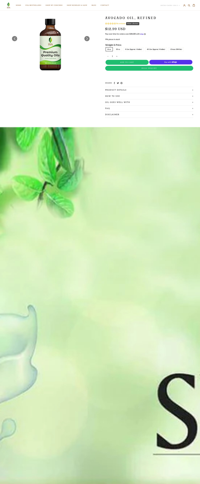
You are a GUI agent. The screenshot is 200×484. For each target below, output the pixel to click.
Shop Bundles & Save (77, 5)
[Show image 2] (52, 38)
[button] (110, 24)
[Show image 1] (49, 38)
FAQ (107, 108)
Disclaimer (112, 115)
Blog (94, 5)
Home (18, 5)
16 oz (109, 49)
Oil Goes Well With (117, 102)
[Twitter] (118, 83)
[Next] (87, 38)
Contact (105, 5)
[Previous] (14, 38)
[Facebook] (114, 83)
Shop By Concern (54, 5)
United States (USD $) (169, 5)
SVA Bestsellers (33, 5)
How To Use (112, 96)
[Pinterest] (121, 83)
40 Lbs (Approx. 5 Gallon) (156, 49)
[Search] (189, 5)
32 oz (118, 49)
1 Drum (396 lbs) (176, 49)
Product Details (115, 90)
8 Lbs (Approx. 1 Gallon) (133, 49)
